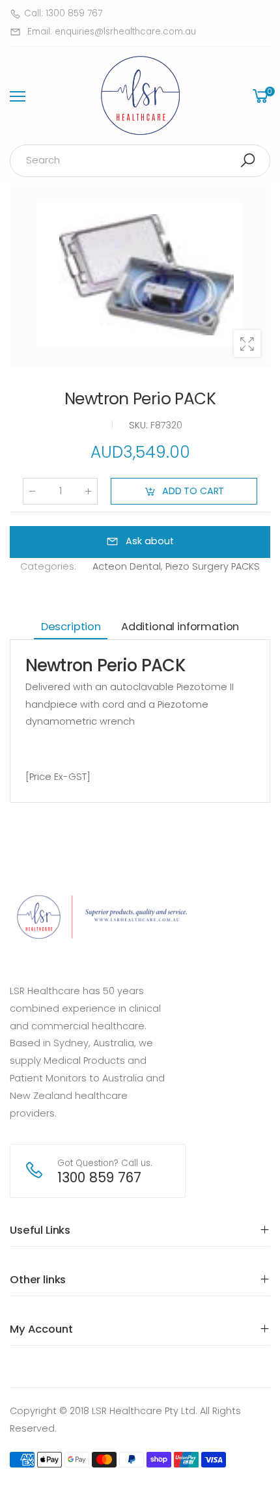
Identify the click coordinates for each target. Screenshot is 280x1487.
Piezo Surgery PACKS (212, 567)
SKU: (139, 425)
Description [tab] (71, 626)
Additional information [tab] (180, 626)
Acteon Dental (126, 567)
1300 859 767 (99, 1177)
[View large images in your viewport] (247, 343)
